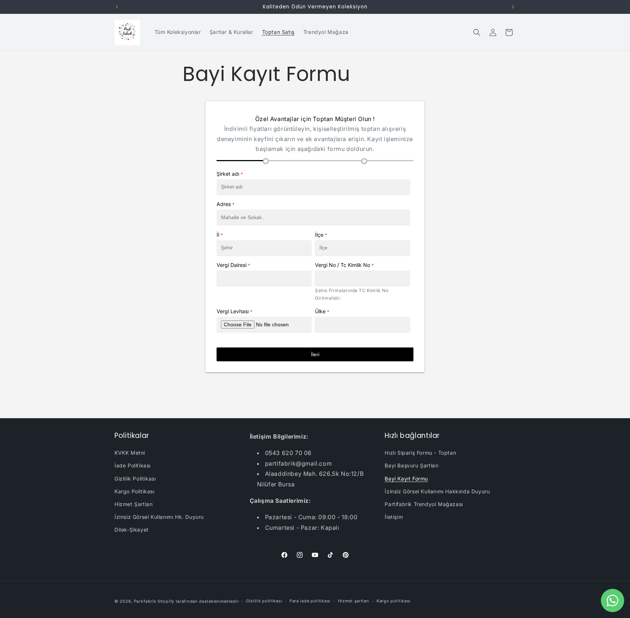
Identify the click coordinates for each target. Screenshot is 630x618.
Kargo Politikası (134, 491)
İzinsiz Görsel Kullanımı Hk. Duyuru (159, 517)
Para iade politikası (310, 600)
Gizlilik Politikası (135, 478)
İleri (315, 354)
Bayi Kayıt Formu (406, 478)
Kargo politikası (394, 600)
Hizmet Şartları (133, 504)
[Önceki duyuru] (117, 7)
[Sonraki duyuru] (513, 7)
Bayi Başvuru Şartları (412, 465)
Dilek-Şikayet (131, 529)
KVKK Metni (129, 453)
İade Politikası (132, 465)
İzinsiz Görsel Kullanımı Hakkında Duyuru (437, 491)
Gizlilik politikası (264, 600)
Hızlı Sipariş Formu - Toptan (420, 453)
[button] (477, 32)
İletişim (394, 517)
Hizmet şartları (354, 600)
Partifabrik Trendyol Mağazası (424, 504)
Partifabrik (145, 601)
